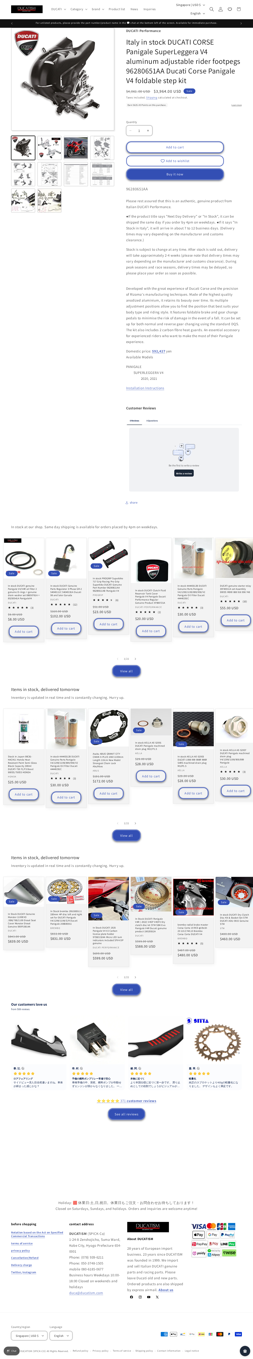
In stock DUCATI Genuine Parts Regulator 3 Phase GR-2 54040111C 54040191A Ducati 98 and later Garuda (66, 590)
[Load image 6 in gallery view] (49, 174)
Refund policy (80, 1350)
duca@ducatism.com (86, 1292)
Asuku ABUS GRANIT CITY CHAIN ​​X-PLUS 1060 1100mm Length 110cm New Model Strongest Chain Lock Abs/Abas (108, 760)
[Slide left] (118, 659)
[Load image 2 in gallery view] (49, 148)
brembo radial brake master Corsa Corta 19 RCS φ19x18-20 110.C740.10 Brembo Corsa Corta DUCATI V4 (193, 929)
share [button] (134, 502)
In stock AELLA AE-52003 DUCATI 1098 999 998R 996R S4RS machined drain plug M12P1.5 (192, 761)
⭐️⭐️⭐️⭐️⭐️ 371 (126, 1100)
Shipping (151, 97)
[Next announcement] (241, 23)
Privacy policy (101, 1350)
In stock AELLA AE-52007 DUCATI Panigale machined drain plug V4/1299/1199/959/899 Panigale (234, 756)
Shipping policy (144, 1350)
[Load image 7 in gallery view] (76, 174)
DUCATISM (26, 1351)
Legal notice (192, 1350)
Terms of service (122, 1350)
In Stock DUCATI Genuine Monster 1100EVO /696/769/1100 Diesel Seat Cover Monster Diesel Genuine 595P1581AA (22, 920)
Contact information (169, 1350)
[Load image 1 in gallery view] (23, 148)
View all (126, 671)
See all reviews (127, 1114)
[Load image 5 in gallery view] (23, 174)
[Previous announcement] (12, 23)
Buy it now (175, 174)
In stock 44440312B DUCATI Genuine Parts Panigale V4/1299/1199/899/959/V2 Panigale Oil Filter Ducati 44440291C (192, 592)
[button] (58, 9)
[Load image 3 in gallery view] (76, 148)
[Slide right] (135, 659)
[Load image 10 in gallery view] (49, 201)
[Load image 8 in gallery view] (102, 174)
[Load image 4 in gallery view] (102, 148)
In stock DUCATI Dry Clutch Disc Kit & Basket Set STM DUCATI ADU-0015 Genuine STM (234, 919)
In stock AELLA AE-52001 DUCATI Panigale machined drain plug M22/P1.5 (150, 746)
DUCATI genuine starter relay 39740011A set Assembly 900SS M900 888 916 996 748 (235, 589)
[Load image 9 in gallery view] (23, 201)
